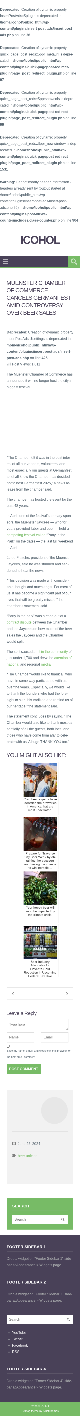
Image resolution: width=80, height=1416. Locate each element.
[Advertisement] (40, 422)
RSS (16, 1352)
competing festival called (26, 535)
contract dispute (19, 622)
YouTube (19, 1333)
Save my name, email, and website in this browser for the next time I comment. (39, 1054)
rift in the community (52, 652)
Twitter (17, 1339)
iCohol (40, 240)
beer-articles (27, 1156)
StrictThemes (51, 1411)
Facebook (20, 1345)
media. (46, 664)
